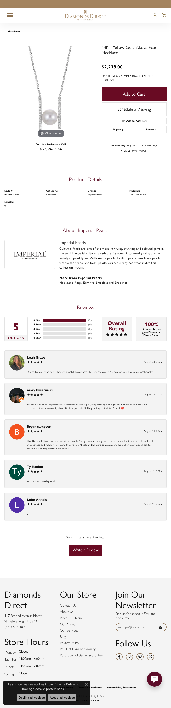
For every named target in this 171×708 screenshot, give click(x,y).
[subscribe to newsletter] (160, 627)
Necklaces (14, 31)
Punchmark (93, 700)
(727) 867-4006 (51, 149)
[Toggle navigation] (10, 15)
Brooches (121, 283)
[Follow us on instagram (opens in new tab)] (129, 656)
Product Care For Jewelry (78, 649)
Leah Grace (36, 357)
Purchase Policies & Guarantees (82, 655)
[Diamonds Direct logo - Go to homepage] (85, 15)
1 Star (37, 337)
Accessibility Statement (121, 687)
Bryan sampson (39, 426)
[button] (155, 15)
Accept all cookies (62, 697)
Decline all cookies (32, 697)
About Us (66, 612)
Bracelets (102, 283)
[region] (50, 92)
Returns (151, 129)
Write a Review (85, 550)
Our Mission (68, 624)
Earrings (88, 283)
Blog (63, 636)
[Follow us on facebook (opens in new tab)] (119, 656)
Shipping (118, 129)
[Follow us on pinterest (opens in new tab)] (140, 656)
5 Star (37, 320)
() (90, 320)
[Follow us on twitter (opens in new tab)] (150, 656)
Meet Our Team (71, 618)
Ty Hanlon (35, 467)
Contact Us (68, 605)
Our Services (69, 630)
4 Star (37, 324)
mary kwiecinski (40, 390)
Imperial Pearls (95, 194)
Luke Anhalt (37, 499)
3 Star (37, 329)
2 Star (37, 333)
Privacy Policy (69, 643)
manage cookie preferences (43, 689)
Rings (78, 283)
